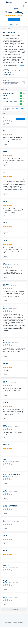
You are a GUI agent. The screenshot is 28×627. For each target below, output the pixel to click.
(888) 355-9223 (8, 622)
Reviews (17, 24)
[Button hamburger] (26, 2)
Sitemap (14, 620)
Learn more (8, 84)
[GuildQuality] (6, 2)
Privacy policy (22, 619)
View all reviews (14, 609)
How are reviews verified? (20, 122)
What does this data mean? (20, 109)
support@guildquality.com (18, 622)
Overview (11, 24)
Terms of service (15, 619)
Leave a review (15, 20)
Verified (5, 131)
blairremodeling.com (9, 74)
